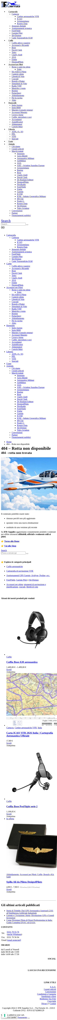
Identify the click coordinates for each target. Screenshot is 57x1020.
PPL (13, 134)
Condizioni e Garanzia (46, 994)
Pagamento (22, 1017)
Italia (40, 728)
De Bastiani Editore (25, 180)
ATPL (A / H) (17, 132)
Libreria (11, 129)
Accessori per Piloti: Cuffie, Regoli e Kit (37, 874)
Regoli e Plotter (18, 81)
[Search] (27, 224)
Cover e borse (17, 115)
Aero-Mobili (22, 156)
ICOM (20, 194)
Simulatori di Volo (19, 83)
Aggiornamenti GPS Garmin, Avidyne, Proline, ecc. (28, 575)
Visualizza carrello (9, 1018)
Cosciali (15, 79)
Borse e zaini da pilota (21, 67)
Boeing (15, 91)
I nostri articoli (18, 149)
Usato (8, 363)
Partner (15, 213)
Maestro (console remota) (22, 110)
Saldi (8, 877)
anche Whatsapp (14, 934)
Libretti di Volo (18, 76)
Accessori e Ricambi (20, 45)
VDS (14, 359)
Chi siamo (16, 146)
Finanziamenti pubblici (21, 215)
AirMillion (21, 161)
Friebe (19, 189)
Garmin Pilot (17, 33)
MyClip (20, 199)
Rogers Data (22, 23)
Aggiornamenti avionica (22, 28)
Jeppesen (21, 153)
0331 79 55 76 (13, 932)
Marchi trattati (17, 151)
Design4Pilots (23, 182)
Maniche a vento (19, 88)
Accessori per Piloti (15, 64)
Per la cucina (17, 321)
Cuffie (10, 40)
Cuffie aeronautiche (14, 566)
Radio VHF (17, 86)
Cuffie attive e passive (21, 43)
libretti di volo (32, 587)
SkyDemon (16, 35)
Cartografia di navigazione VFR (19, 571)
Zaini (19, 69)
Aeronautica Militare (25, 158)
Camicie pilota (18, 74)
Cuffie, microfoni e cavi (22, 117)
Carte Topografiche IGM (22, 38)
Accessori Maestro (19, 112)
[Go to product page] (31, 629)
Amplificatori (17, 122)
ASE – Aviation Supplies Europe (31, 165)
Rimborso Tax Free (48, 999)
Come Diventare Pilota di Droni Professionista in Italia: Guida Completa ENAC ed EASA (29, 921)
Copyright (51, 1001)
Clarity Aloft (17, 55)
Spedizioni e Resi (48, 996)
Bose (14, 48)
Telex (14, 52)
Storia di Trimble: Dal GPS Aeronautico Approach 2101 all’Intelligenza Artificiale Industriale (29, 912)
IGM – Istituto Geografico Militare (31, 196)
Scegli (9, 669)
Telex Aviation (23, 208)
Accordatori (17, 119)
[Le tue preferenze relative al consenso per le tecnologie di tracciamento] (4, 1015)
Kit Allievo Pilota (19, 72)
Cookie (53, 1003)
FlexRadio (21, 184)
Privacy (44, 1003)
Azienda (11, 144)
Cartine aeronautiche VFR (28, 16)
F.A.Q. (53, 987)
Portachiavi (16, 93)
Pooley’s (20, 201)
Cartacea (15, 14)
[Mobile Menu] (3, 231)
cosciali (22, 587)
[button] (6, 221)
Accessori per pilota (14, 584)
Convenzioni (17, 211)
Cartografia (12, 12)
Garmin (20, 192)
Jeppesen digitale (19, 26)
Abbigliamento (18, 95)
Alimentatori (17, 124)
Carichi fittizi (17, 127)
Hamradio (12, 103)
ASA (14, 57)
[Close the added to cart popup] (29, 1018)
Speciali (15, 361)
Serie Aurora (17, 105)
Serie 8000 (16, 107)
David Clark (17, 50)
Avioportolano (23, 21)
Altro (14, 323)
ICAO (19, 19)
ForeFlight (16, 31)
